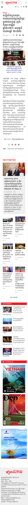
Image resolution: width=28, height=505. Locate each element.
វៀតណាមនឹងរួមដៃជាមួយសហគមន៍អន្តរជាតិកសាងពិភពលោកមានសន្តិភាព (13, 330)
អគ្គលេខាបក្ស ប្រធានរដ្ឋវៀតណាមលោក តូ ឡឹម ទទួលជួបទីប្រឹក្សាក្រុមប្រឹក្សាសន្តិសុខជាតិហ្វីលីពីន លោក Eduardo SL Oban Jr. (13, 184)
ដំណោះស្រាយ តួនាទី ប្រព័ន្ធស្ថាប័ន (16, 149)
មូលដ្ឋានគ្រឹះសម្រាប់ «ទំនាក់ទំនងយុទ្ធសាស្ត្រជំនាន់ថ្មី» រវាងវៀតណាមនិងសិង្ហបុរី (20, 228)
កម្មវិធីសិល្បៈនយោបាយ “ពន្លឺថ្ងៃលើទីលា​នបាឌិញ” (20, 253)
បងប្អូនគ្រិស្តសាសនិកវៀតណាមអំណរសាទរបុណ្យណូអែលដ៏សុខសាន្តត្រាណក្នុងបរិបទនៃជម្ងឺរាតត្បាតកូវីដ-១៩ (14, 340)
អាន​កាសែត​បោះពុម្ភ (9, 362)
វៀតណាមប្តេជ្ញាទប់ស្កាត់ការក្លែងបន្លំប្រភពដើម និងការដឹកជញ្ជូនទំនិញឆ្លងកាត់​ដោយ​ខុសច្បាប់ (7, 279)
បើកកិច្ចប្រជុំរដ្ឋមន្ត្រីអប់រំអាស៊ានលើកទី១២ (18, 320)
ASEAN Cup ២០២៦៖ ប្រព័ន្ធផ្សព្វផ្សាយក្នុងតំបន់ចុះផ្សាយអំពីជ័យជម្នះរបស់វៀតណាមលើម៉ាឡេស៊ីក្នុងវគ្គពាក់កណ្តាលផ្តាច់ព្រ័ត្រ (19, 281)
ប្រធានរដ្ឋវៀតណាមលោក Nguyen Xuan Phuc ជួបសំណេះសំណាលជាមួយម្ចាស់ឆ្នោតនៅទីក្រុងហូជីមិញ (14, 352)
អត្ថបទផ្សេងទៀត (9, 160)
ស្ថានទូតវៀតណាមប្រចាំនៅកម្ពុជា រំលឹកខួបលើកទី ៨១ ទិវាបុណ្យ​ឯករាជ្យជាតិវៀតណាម (8, 255)
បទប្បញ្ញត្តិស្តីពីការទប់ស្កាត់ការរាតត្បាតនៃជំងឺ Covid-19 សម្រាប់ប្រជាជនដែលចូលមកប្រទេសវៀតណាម (14, 311)
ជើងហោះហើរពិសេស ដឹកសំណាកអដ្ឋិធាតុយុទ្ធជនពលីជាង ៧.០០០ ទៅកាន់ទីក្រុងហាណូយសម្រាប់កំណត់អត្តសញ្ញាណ (8, 230)
